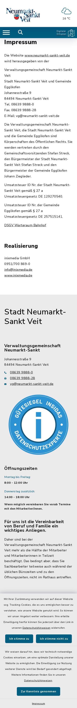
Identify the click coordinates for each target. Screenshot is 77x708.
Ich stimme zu (19, 639)
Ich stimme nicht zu (54, 639)
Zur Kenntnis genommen (38, 691)
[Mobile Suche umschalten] (20, 32)
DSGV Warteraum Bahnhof (25, 225)
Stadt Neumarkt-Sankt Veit (35, 317)
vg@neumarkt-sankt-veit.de (32, 384)
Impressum (38, 703)
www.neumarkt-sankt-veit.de (47, 55)
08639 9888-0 (21, 372)
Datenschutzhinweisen (36, 628)
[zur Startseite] (23, 13)
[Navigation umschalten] (6, 32)
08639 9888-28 (22, 378)
